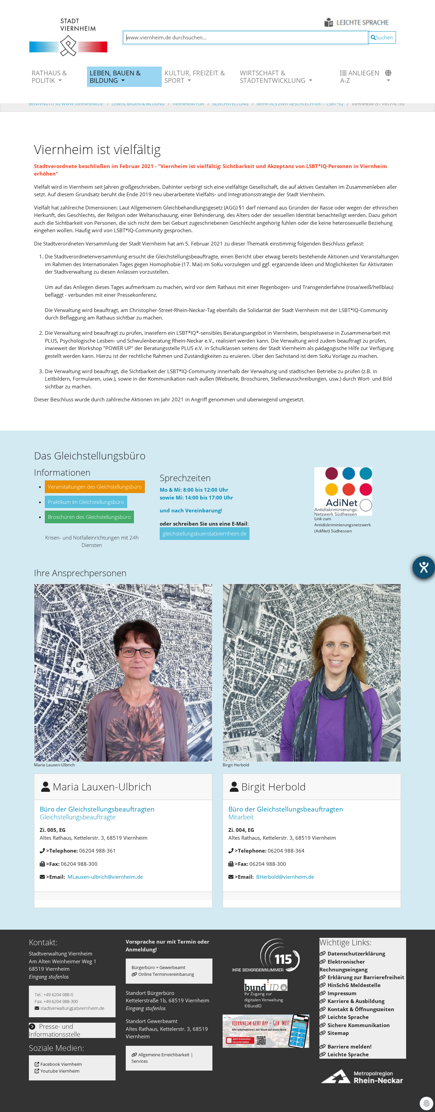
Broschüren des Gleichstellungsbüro (89, 516)
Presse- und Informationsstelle (54, 1030)
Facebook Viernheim (61, 1064)
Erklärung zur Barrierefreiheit (366, 977)
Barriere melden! (349, 1046)
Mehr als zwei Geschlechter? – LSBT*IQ (300, 104)
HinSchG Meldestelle (354, 985)
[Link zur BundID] (266, 985)
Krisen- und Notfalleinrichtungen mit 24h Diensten (92, 541)
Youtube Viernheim (60, 1071)
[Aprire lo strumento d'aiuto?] (424, 567)
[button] (389, 77)
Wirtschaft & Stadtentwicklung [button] (273, 77)
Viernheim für (189, 104)
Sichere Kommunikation (359, 1025)
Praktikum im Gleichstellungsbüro (86, 501)
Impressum (342, 993)
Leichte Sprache (348, 1017)
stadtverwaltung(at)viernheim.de (72, 1008)
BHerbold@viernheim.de (285, 876)
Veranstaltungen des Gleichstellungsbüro (95, 486)
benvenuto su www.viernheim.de (66, 104)
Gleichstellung (230, 104)
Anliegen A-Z (359, 77)
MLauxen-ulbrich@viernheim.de (105, 876)
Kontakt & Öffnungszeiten (361, 1009)
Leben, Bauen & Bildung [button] (115, 77)
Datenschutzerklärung (356, 953)
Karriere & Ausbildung (356, 1001)
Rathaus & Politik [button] (49, 77)
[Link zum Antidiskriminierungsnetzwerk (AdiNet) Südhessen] (343, 491)
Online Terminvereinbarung (166, 974)
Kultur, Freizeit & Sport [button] (194, 77)
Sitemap (338, 1032)
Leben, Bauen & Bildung (138, 104)
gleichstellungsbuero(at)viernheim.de (204, 533)
